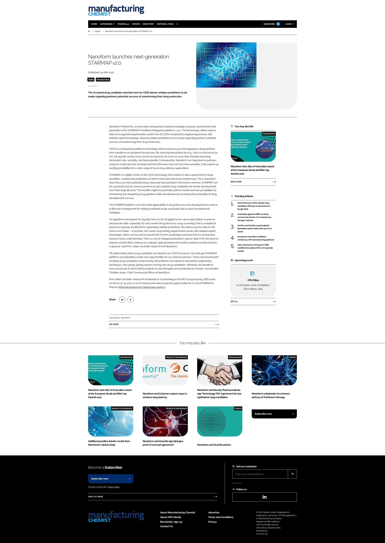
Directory (148, 24)
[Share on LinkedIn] (122, 299)
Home (94, 24)
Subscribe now (263, 413)
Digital (91, 79)
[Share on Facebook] (130, 299)
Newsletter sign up (171, 521)
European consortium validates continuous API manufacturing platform (256, 238)
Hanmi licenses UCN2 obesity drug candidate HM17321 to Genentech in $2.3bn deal (256, 206)
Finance (293, 357)
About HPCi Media (170, 517)
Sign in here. (114, 487)
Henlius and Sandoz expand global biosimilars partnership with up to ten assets (256, 228)
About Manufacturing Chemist (177, 512)
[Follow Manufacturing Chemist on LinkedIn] (264, 497)
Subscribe (269, 24)
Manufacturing (269, 134)
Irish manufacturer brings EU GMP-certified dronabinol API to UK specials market (256, 248)
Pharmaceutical (103, 79)
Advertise (213, 512)
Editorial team (165, 24)
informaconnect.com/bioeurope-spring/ (142, 287)
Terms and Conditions (220, 517)
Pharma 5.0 (123, 24)
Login (288, 24)
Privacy (212, 521)
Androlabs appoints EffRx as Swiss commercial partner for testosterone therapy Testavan (256, 217)
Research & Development (176, 357)
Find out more (95, 497)
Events (136, 24)
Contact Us (166, 526)
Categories (106, 24)
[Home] (89, 31)
